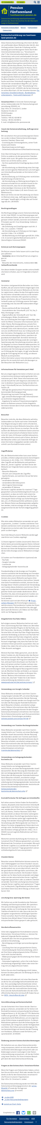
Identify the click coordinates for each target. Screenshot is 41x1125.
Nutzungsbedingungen (13, 1122)
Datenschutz (24, 1118)
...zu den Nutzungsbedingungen (16, 1099)
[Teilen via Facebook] (18, 1112)
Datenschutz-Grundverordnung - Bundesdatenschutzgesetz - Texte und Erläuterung (20, 92)
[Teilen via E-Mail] (35, 1112)
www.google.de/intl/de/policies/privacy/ (17, 682)
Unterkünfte (7, 2)
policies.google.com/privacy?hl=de (14, 718)
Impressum (28, 1122)
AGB (33, 1118)
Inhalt (21, 2)
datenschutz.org (7, 1090)
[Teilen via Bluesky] (24, 1112)
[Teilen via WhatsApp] (29, 1112)
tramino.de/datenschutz (10, 750)
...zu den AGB (9, 1097)
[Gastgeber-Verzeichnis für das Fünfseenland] (5, 11)
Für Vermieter (11, 1118)
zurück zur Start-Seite (12, 1104)
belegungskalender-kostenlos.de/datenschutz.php (13, 790)
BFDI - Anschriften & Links (14, 995)
